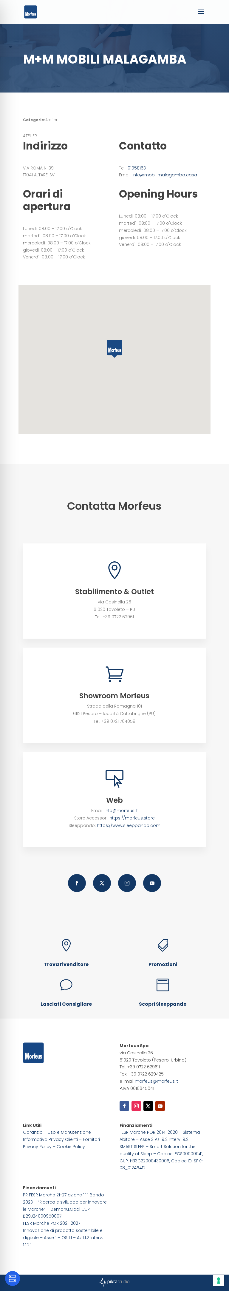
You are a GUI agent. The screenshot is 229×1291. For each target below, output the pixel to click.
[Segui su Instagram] (127, 883)
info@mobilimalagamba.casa (164, 175)
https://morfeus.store (132, 818)
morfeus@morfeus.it (156, 1081)
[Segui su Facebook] (77, 883)
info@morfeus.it (121, 811)
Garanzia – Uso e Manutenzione (57, 1132)
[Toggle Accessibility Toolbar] (12, 1278)
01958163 (137, 168)
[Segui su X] (102, 883)
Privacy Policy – (40, 1147)
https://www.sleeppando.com (128, 825)
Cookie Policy (71, 1147)
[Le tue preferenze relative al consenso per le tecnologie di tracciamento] (218, 1280)
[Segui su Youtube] (152, 883)
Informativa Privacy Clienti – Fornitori (61, 1139)
